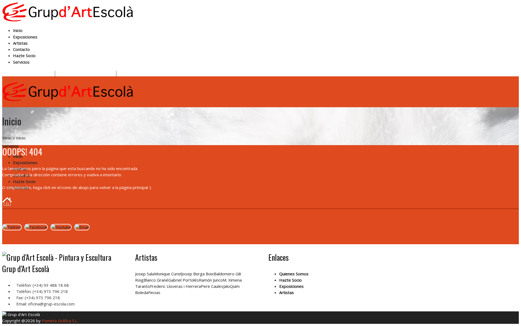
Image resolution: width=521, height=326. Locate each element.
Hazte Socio (24, 55)
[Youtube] (61, 227)
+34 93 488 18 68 (36, 74)
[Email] (82, 227)
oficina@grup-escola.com (91, 74)
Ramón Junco (211, 280)
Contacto (21, 49)
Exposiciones (25, 37)
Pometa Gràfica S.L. (60, 320)
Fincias (154, 292)
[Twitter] (12, 227)
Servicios (21, 62)
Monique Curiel (168, 273)
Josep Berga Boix (198, 273)
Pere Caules (212, 286)
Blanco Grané (156, 280)
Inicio (18, 30)
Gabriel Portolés (183, 280)
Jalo (226, 286)
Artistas (20, 43)
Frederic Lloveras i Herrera (175, 286)
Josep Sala (144, 273)
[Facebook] (36, 227)
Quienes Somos (294, 273)
